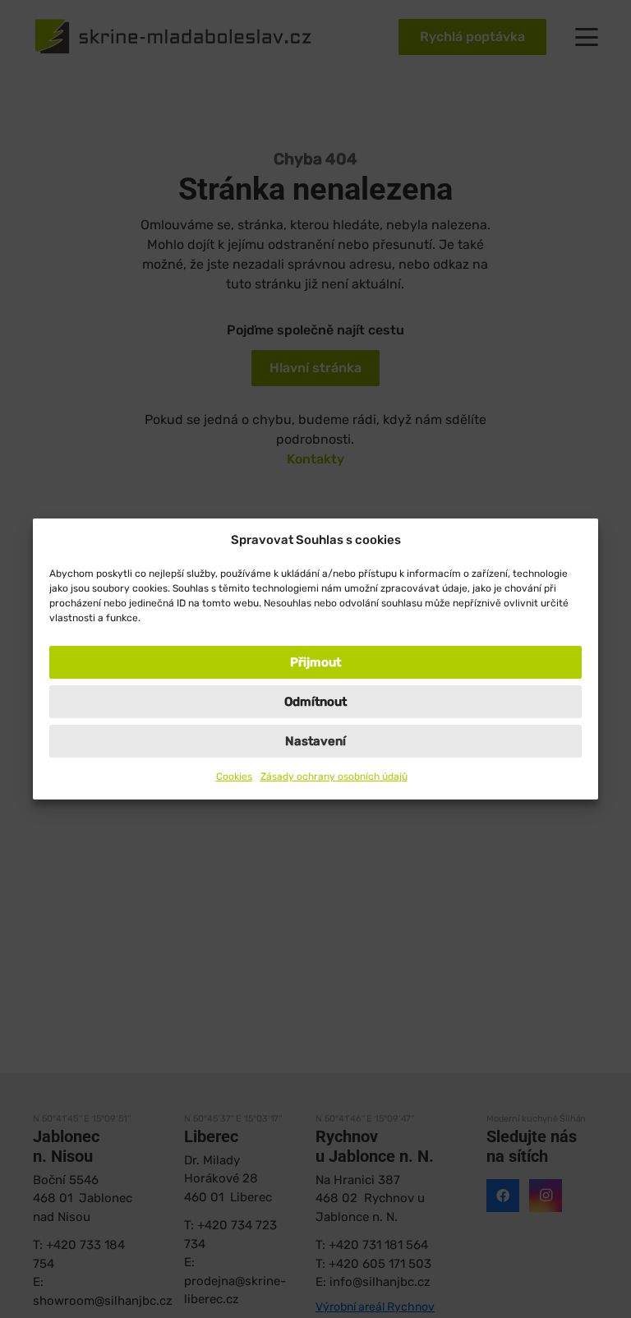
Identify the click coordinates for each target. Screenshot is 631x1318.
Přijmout (315, 662)
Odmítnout (315, 701)
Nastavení (315, 741)
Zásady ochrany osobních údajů (334, 776)
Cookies (234, 776)
